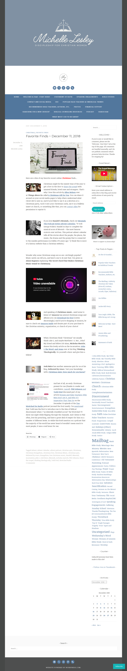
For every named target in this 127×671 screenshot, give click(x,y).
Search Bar (103, 112)
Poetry (106, 466)
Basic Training (98, 367)
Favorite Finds (42, 132)
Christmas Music (61, 453)
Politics (112, 466)
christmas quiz (73, 453)
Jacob (114, 430)
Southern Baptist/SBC (106, 498)
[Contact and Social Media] (72, 88)
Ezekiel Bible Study (99, 411)
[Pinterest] (68, 88)
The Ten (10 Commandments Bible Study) (104, 514)
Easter (94, 405)
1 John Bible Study (99, 356)
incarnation (30, 458)
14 (111, 608)
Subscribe (119, 666)
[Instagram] (63, 88)
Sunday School (99, 508)
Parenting (96, 462)
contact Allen (72, 206)
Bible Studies (108, 97)
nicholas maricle (62, 458)
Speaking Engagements (87, 97)
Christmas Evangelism (34, 453)
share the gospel (70, 186)
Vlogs (112, 532)
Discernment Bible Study (101, 400)
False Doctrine (109, 414)
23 (93, 615)
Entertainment (98, 408)
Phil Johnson (74, 458)
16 (93, 611)
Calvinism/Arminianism (101, 375)
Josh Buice (44, 458)
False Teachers (99, 417)
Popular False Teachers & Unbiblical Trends (83, 102)
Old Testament (107, 459)
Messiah (52, 458)
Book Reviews (111, 373)
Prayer (105, 469)
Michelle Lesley (16, 149)
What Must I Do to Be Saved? (65, 117)
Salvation (108, 482)
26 (104, 615)
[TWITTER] (59, 662)
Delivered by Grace (32, 455)
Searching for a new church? (36, 112)
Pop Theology (97, 469)
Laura (66, 389)
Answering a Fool (98, 364)
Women (95, 539)
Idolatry (108, 430)
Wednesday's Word (101, 535)
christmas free (48, 453)
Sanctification (99, 486)
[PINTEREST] (68, 662)
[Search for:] (104, 127)
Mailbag (100, 440)
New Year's (105, 454)
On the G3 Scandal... (105, 255)
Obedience (96, 457)
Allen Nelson (70, 192)
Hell (93, 427)
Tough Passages (104, 523)
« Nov (94, 625)
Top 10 (94, 523)
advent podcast (55, 450)
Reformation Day (98, 480)
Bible (107, 367)
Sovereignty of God (99, 502)
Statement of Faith (63, 97)
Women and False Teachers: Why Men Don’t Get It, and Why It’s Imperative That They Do (70, 398)
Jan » (99, 625)
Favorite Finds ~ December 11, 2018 (53, 136)
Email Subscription (104, 186)
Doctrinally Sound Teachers (102, 402)
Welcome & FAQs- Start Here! (36, 97)
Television (110, 508)
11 (100, 608)
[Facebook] (55, 88)
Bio (56, 102)
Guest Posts (105, 423)
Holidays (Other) (103, 427)
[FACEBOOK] (54, 662)
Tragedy (95, 525)
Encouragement (104, 405)
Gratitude (95, 424)
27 (108, 615)
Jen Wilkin (102, 298)
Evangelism (44, 455)
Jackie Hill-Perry (104, 306)
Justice (99, 435)
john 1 (37, 458)
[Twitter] (59, 88)
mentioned (78, 406)
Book (103, 373)
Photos (77, 107)
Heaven (113, 424)
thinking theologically (42, 460)
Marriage (106, 445)
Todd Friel (55, 460)
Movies (103, 448)
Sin (107, 495)
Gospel (110, 420)
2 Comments (30, 463)
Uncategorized (101, 532)
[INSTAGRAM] (63, 662)
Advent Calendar (43, 450)
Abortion (100, 361)
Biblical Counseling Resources (68, 112)
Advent (34, 450)
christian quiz (67, 450)
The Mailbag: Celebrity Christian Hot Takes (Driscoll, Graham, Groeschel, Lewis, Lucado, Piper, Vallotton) (107, 286)
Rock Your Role (97, 483)
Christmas (30, 132)
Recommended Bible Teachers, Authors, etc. (49, 107)
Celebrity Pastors (98, 379)
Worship (104, 545)
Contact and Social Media (39, 102)
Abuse (106, 361)
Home (16, 97)
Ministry (95, 448)
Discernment (100, 396)
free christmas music (57, 455)
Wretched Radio (65, 460)
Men (112, 445)
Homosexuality (98, 430)
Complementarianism (102, 392)
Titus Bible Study (108, 520)
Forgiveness (101, 420)
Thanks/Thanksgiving (100, 511)
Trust (101, 525)
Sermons (105, 492)
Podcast (90, 112)
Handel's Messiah (72, 455)
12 (104, 608)
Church (96, 386)
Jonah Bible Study (99, 433)
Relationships (111, 480)
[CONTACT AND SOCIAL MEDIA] (73, 662)
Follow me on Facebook (104, 567)
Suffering (110, 505)
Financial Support (93, 107)
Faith (99, 414)
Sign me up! (98, 209)
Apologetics (110, 364)
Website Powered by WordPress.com (63, 667)
